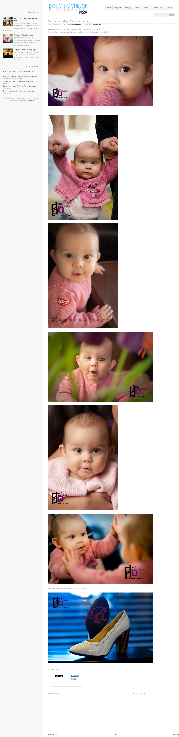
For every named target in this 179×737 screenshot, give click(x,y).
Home (109, 8)
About (137, 8)
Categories (117, 8)
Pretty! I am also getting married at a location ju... (18, 91)
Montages (128, 8)
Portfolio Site (157, 8)
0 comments (76, 25)
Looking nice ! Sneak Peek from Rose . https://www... (20, 86)
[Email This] (72, 679)
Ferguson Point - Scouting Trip (24, 49)
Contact (145, 8)
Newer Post (52, 734)
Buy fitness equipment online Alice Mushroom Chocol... (20, 76)
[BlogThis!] (75, 679)
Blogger (31, 100)
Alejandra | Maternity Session (24, 35)
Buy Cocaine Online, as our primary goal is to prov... (19, 71)
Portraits (97, 25)
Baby (90, 25)
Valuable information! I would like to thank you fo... (19, 81)
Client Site (169, 8)
